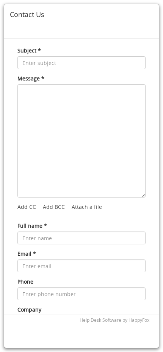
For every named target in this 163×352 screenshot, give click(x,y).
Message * (30, 78)
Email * (26, 253)
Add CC (26, 206)
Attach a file (87, 206)
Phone (25, 281)
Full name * (32, 225)
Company (29, 309)
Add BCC (54, 206)
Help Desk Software (100, 320)
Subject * (29, 50)
